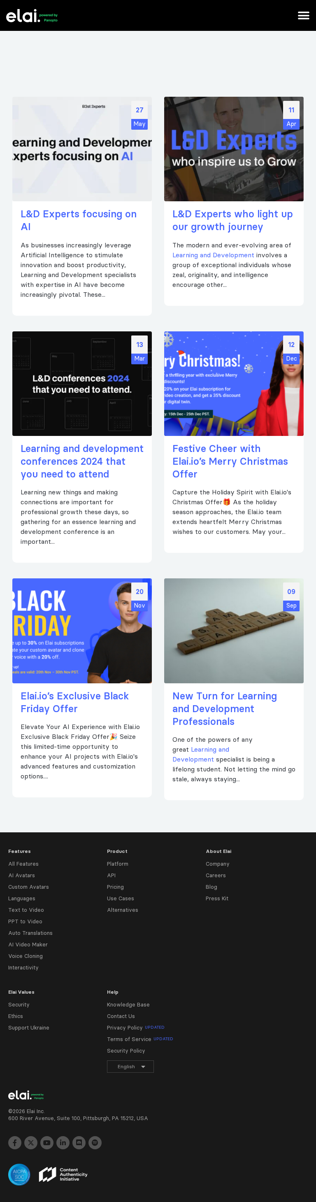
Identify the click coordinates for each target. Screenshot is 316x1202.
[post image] (82, 149)
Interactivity (23, 967)
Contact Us (121, 1016)
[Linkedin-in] (63, 1142)
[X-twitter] (30, 1142)
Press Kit (217, 898)
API (111, 875)
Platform (117, 863)
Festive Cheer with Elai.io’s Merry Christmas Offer (230, 461)
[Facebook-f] (14, 1142)
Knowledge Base (128, 1004)
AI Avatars (21, 875)
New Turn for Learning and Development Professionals (224, 708)
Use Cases (120, 898)
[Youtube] (46, 1142)
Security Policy (126, 1050)
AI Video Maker (28, 944)
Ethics (15, 1016)
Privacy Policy (136, 1027)
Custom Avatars (28, 886)
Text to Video (26, 909)
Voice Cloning (25, 956)
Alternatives (122, 909)
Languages (21, 898)
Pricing (115, 886)
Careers (216, 875)
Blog (211, 886)
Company (218, 863)
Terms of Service (140, 1039)
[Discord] (79, 1142)
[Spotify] (95, 1142)
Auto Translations (30, 932)
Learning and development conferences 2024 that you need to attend (82, 461)
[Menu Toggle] (303, 15)
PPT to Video (25, 921)
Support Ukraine (28, 1027)
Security (19, 1004)
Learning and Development (213, 255)
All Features (23, 863)
